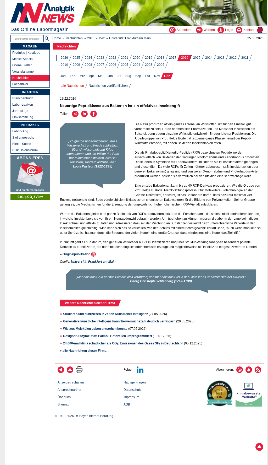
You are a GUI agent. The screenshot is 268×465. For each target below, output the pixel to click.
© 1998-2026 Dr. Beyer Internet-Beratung (84, 416)
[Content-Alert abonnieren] (248, 372)
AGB (127, 404)
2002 (160, 65)
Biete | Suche (21, 144)
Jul (119, 76)
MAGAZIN (30, 46)
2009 (76, 65)
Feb (72, 76)
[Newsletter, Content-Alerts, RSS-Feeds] (30, 173)
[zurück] (61, 372)
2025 (76, 58)
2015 (196, 58)
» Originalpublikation (75, 254)
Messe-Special (23, 59)
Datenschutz (132, 390)
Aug (128, 76)
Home (56, 38)
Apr (91, 76)
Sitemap (63, 404)
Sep (138, 76)
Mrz (82, 76)
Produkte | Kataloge (26, 53)
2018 (160, 58)
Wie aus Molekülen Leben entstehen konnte (95, 329)
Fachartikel (20, 84)
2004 (136, 65)
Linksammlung (22, 117)
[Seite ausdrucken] (79, 372)
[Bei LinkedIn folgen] (140, 372)
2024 (88, 58)
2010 (64, 65)
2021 (124, 58)
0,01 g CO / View (30, 197)
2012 (233, 58)
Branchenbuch (22, 98)
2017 (172, 58)
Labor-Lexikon (22, 104)
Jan (63, 76)
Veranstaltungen (24, 71)
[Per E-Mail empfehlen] (75, 116)
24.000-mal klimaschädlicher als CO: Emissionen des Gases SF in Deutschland (123, 343)
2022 (112, 58)
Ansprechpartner (69, 390)
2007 (100, 65)
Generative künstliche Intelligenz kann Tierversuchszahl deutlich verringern (119, 321)
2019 (148, 58)
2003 (148, 65)
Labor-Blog (20, 131)
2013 (221, 58)
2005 (124, 65)
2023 (100, 58)
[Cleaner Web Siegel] (250, 405)
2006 (112, 65)
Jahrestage (20, 111)
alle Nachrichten (72, 86)
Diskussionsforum (25, 150)
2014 (209, 58)
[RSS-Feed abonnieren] (258, 372)
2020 (136, 58)
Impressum (131, 397)
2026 (64, 58)
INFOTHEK (30, 92)
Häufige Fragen (135, 382)
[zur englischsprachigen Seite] (262, 30)
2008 (88, 65)
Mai (100, 76)
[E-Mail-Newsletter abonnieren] (239, 372)
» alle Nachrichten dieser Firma (83, 351)
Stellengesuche (23, 137)
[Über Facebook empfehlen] (93, 116)
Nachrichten (74, 38)
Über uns (64, 397)
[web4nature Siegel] (220, 405)
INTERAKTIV (30, 125)
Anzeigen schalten (71, 382)
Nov (157, 76)
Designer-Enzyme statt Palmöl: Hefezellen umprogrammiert (107, 336)
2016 (90, 38)
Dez (102, 38)
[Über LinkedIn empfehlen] (84, 116)
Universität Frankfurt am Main (130, 38)
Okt (147, 76)
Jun (110, 76)
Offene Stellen (22, 65)
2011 (244, 58)
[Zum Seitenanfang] (70, 372)
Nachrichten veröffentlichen (108, 86)
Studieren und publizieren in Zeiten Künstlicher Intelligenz (105, 314)
